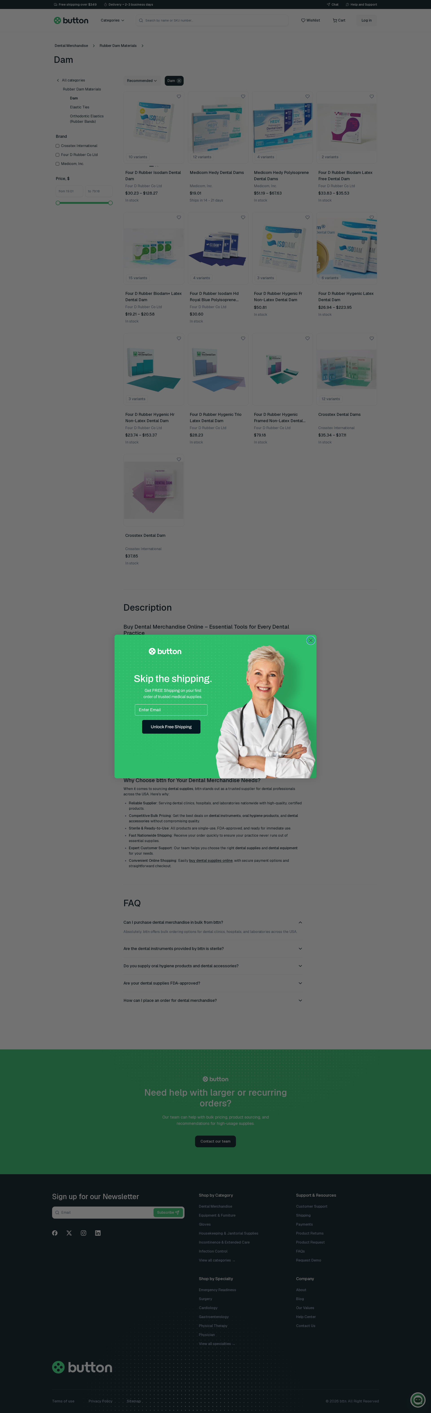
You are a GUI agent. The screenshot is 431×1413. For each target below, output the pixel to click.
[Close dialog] (311, 640)
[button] (171, 727)
